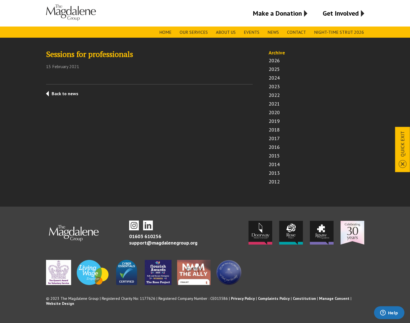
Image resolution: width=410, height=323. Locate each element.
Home (165, 32)
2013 (274, 173)
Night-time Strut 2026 (339, 32)
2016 (274, 147)
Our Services (194, 32)
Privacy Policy (243, 298)
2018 (274, 129)
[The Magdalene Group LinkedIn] (148, 225)
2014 (274, 164)
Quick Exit (402, 144)
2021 (274, 104)
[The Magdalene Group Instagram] (134, 225)
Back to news (65, 93)
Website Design (60, 303)
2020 (274, 112)
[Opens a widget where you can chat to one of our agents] (389, 313)
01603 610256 (145, 236)
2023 (274, 86)
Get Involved (341, 13)
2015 (274, 155)
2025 (274, 69)
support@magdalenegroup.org (163, 243)
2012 (274, 181)
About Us (226, 32)
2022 (274, 95)
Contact (296, 32)
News (273, 32)
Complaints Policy (274, 298)
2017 (274, 138)
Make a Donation (277, 13)
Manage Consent (334, 298)
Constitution (304, 298)
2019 (274, 121)
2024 (274, 78)
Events (251, 32)
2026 (274, 60)
